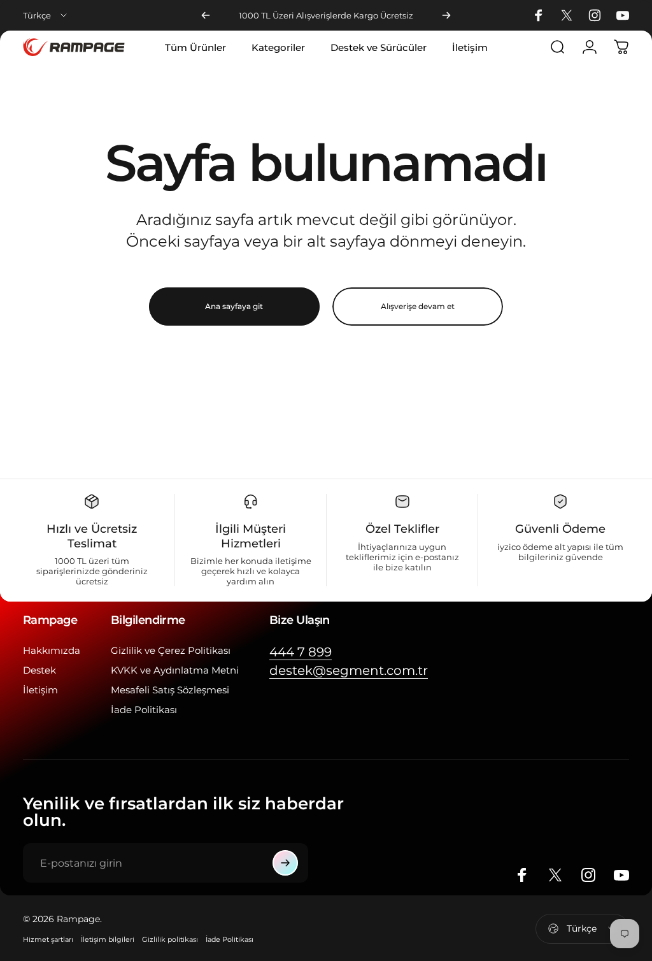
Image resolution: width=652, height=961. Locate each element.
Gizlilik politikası (170, 939)
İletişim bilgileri (107, 939)
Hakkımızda (51, 650)
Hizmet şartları (48, 939)
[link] (300, 652)
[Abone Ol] (285, 863)
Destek (39, 670)
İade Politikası (144, 710)
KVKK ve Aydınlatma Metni (175, 670)
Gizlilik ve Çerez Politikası (170, 650)
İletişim (40, 690)
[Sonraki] (446, 15)
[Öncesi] (206, 15)
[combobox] (46, 15)
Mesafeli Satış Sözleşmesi (170, 690)
